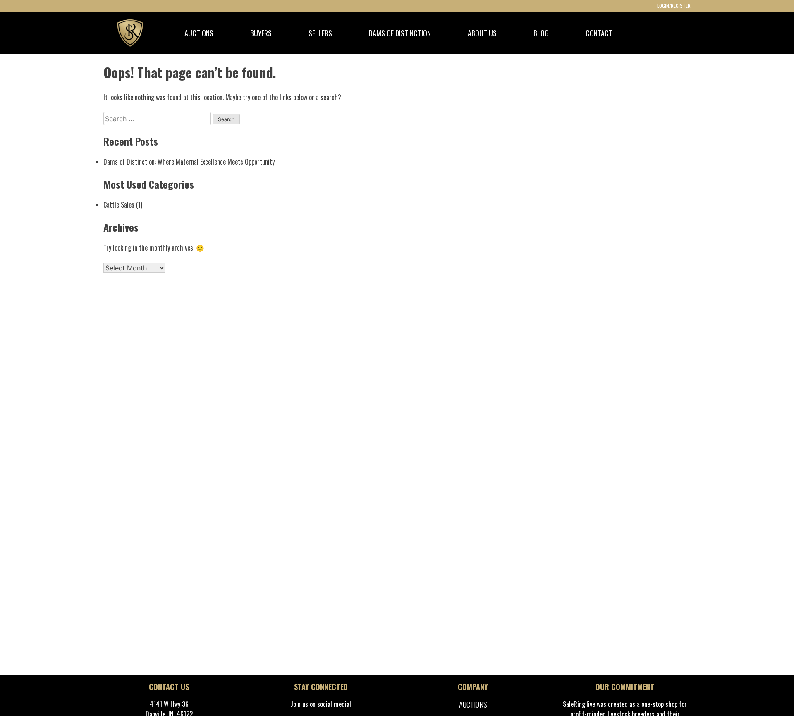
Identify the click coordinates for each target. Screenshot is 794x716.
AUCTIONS (198, 33)
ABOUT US (482, 33)
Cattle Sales (118, 205)
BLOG (541, 33)
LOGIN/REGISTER (674, 5)
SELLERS (320, 33)
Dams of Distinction (400, 33)
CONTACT (599, 33)
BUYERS (261, 33)
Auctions (473, 704)
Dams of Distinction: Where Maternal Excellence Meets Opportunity (189, 162)
